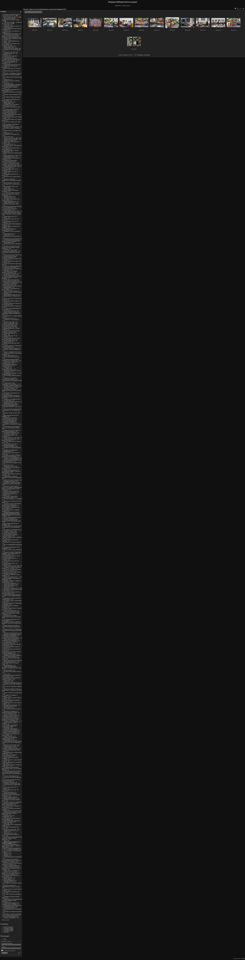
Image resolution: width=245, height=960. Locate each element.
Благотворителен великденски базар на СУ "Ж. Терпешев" (11, 240)
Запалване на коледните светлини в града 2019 (9, 326)
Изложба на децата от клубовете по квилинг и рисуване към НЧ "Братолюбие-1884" (12, 803)
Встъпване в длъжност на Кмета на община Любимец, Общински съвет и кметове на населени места (11, 772)
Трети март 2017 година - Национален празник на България (11, 616)
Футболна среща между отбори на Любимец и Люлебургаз (11, 635)
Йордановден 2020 (9, 318)
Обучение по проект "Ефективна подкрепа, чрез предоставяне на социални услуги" (11, 553)
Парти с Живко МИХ (9, 355)
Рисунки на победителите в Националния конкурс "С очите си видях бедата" (11, 845)
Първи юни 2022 (8, 233)
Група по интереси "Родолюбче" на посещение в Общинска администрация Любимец (11, 505)
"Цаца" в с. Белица (9, 140)
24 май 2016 (7, 680)
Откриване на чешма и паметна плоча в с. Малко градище (11, 656)
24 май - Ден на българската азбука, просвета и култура (10, 280)
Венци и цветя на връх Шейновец (13, 549)
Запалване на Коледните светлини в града (9, 56)
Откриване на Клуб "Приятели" (12, 231)
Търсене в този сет (34, 12)
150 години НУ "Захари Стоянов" (12, 883)
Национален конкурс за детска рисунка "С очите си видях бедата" (11, 595)
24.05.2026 (6, 27)
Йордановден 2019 (9, 403)
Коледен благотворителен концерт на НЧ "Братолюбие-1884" (11, 520)
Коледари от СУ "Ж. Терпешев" (12, 49)
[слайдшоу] (243, 9)
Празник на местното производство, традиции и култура (11, 179)
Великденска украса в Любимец (12, 243)
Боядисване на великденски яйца (13, 380)
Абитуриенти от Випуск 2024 (11, 134)
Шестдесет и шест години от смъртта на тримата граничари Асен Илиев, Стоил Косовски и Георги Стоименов (12, 488)
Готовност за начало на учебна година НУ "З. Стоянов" (11, 567)
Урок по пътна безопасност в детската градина (11, 842)
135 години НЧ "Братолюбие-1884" (7, 368)
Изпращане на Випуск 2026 (11, 26)
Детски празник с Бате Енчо (11, 810)
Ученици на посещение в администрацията (9, 738)
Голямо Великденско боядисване (13, 856)
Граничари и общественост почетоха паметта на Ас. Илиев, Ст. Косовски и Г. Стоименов (11, 860)
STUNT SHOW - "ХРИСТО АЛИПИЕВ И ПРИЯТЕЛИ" (9, 798)
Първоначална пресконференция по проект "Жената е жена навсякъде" (12, 900)
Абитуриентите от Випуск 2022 (12, 236)
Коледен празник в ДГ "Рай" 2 (12, 252)
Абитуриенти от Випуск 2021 (11, 282)
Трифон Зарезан (8, 46)
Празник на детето (9, 706)
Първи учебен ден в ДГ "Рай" (11, 165)
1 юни (5, 674)
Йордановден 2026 (9, 47)
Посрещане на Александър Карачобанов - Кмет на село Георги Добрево (11, 768)
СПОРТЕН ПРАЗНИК (9, 446)
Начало (25, 9)
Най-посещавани (8, 927)
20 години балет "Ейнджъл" (11, 721)
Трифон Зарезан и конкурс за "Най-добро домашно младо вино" (11, 626)
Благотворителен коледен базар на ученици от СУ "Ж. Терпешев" (11, 409)
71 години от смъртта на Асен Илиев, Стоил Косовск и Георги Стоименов (11, 194)
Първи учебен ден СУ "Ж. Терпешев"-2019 (9, 341)
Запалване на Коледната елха (12, 107)
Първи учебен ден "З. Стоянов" (12, 68)
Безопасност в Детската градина (12, 686)
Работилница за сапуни (10, 17)
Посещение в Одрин (9, 434)
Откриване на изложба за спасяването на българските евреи (11, 423)
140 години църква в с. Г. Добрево (13, 498)
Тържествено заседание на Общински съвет (10, 362)
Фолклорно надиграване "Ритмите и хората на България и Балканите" (11, 795)
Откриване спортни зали (10, 783)
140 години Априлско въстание (12, 708)
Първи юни (7, 24)
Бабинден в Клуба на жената (11, 401)
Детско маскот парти (9, 274)
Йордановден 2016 (9, 740)
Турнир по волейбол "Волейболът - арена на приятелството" (12, 661)
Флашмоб (6, 854)
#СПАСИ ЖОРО (8, 670)
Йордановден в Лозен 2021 (11, 294)
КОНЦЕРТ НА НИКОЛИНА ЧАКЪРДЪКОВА (10, 451)
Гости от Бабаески (9, 713)
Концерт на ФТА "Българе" (11, 348)
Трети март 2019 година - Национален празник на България (11, 390)
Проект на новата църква (10, 291)
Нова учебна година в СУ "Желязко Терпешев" (9, 112)
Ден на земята (7, 707)
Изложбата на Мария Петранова (13, 911)
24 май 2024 (7, 136)
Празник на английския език (11, 682)
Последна (147, 55)
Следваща (140, 55)
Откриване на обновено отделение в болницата (9, 378)
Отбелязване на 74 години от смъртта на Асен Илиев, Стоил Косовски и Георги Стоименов (11, 36)
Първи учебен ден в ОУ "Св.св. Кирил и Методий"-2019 (11, 339)
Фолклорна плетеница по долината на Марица (9, 271)
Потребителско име (6, 943)
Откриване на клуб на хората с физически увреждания (11, 431)
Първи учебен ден (8, 792)
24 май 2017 (7, 587)
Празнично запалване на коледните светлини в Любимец (10, 637)
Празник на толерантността (11, 633)
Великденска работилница (11, 33)
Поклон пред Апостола (10, 310)
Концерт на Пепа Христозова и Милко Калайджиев (11, 652)
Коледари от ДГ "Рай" (9, 52)
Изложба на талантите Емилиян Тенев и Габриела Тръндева (11, 914)
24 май (5, 187)
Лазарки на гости (8, 196)
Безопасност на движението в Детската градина (11, 592)
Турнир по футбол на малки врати (13, 692)
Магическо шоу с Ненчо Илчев (12, 176)
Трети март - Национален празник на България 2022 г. (10, 250)
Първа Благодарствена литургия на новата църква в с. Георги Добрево (11, 277)
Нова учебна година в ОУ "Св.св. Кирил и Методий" (11, 115)
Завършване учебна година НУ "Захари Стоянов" (11, 678)
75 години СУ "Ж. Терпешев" (11, 319)
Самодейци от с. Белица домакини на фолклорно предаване (11, 477)
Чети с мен (6, 823)
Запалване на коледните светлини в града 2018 (9, 418)
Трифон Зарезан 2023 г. (10, 201)
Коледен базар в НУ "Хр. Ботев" (12, 406)
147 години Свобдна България (12, 97)
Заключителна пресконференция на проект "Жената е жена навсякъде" (12, 838)
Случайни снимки (8, 930)
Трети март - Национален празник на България (10, 284)
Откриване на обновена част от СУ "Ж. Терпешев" (11, 400)
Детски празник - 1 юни (10, 182)
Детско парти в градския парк (12, 357)
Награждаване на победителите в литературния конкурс (11, 906)
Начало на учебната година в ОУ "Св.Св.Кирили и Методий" (11, 266)
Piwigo (243, 958)
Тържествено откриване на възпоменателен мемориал (10, 640)
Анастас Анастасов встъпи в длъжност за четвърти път (10, 163)
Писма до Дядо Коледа (10, 746)
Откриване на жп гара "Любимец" (13, 684)
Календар (6, 932)
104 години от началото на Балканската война (10, 642)
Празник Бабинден (9, 880)
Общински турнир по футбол (11, 480)
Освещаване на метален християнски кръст (9, 365)
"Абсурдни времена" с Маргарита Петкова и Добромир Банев (12, 85)
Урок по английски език (10, 610)
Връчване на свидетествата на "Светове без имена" (11, 15)
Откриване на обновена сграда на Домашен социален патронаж (11, 483)
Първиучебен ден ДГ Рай (10, 64)
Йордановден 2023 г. (9, 202)
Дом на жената (8, 879)
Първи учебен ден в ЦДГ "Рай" (12, 784)
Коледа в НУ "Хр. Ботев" (10, 745)
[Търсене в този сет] (235, 8)
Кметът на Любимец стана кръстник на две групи (10, 324)
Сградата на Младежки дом (11, 458)
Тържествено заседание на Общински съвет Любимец (10, 903)
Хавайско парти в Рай (9, 830)
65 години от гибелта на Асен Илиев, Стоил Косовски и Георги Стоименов (11, 613)
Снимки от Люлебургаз (10, 917)
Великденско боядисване (10, 705)
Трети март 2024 (8, 144)
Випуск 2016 (7, 681)
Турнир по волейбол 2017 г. (11, 577)
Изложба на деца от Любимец (12, 128)
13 (135, 55)
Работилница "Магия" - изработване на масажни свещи (10, 19)
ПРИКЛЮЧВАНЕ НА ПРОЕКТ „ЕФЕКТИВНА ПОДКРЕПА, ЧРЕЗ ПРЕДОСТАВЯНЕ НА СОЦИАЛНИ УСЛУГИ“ (11, 514)
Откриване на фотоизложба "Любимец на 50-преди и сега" (10, 360)
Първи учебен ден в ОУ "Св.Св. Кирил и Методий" (11, 780)
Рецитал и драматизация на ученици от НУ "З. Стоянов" (10, 732)
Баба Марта (7, 727)
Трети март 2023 (8, 197)
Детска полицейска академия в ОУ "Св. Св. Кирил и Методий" (11, 848)
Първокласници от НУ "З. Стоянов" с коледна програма (10, 748)
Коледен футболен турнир (11, 48)
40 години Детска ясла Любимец (12, 909)
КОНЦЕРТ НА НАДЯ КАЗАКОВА (12, 447)
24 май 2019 (7, 371)
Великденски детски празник (11, 238)
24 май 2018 (7, 465)
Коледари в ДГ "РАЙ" (9, 322)
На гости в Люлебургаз (10, 776)
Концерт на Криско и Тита (11, 352)
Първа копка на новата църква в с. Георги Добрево (11, 286)
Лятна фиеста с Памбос (10, 273)
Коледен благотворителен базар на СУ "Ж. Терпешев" (11, 207)
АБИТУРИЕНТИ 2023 (9, 186)
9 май (5, 840)
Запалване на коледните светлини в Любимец (9, 161)
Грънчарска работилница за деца (13, 77)
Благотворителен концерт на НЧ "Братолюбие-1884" (11, 460)
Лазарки (6, 855)
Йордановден (7, 103)
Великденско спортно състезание (13, 92)
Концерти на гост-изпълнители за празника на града (11, 572)
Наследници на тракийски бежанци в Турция (10, 535)
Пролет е (6, 853)
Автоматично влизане (9, 950)
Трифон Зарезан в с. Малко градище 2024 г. (10, 151)
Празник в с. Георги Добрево (11, 457)
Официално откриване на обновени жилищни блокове (10, 712)
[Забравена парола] (19, 953)
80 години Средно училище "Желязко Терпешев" (10, 110)
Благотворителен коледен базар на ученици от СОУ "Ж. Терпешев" (11, 742)
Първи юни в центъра (9, 584)
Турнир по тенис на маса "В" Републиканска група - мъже (10, 715)
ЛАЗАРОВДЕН (8, 242)
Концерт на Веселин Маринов (12, 349)
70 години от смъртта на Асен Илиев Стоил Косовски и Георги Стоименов (11, 247)
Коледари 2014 (8, 881)
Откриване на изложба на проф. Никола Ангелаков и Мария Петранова (11, 813)
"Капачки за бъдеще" (9, 388)
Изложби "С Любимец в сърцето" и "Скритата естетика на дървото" (11, 74)
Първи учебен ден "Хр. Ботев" (12, 70)
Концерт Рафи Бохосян (10, 654)
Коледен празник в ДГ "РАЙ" (11, 204)
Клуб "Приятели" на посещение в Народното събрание (12, 863)
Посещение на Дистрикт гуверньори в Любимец (9, 421)
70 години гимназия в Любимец (12, 894)
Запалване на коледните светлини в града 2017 (9, 533)
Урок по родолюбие (9, 585)
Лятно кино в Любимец (10, 583)
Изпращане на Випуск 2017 (11, 588)
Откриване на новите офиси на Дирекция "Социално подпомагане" (11, 622)
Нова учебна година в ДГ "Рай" (12, 121)
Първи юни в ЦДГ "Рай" (10, 829)
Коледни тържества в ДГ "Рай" (12, 412)
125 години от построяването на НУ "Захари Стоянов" (11, 530)
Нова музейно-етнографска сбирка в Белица (10, 125)
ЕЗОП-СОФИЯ (7, 189)
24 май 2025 (7, 83)
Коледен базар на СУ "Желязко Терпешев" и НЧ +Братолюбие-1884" (12, 630)
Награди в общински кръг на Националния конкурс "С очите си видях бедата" (11, 471)
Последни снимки (8, 928)
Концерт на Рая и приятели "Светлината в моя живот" (10, 492)
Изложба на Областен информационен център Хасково (11, 886)
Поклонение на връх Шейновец (12, 777)
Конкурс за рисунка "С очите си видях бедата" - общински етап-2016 (12, 689)
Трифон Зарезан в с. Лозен (11, 155)
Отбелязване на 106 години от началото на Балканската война (11, 427)
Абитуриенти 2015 (9, 833)
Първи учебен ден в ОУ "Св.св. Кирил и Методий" (11, 439)
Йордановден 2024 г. (9, 156)
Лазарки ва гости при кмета (11, 139)
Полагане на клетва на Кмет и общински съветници (11, 331)
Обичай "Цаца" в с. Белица (11, 386)
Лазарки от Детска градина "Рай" (12, 94)
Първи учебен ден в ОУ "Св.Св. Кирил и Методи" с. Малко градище (11, 213)
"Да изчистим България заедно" (12, 671)
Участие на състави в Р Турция (12, 542)
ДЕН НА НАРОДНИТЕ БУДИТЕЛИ (13, 544)
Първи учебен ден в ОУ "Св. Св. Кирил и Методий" (11, 167)
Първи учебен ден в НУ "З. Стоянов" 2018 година (10, 444)
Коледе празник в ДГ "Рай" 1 (11, 255)
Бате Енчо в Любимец (9, 916)
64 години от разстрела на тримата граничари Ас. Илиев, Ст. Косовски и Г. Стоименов (11, 719)
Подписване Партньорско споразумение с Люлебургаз (10, 729)
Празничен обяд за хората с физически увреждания (10, 405)
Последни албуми (8, 929)
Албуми (3, 11)
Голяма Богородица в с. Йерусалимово (9, 229)
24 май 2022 (7, 235)
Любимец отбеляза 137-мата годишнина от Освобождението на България (11, 868)
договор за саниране (9, 782)
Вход (5, 939)
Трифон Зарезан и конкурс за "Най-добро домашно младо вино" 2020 (11, 313)
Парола (3, 946)
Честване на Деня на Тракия (11, 385)
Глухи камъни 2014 (9, 907)
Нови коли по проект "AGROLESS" (8, 816)
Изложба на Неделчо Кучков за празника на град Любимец (11, 456)
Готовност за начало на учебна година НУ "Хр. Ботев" (11, 570)
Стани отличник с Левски (10, 865)
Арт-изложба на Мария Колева (12, 375)
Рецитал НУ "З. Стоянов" (10, 870)
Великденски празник (10, 481)
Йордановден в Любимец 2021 (12, 296)
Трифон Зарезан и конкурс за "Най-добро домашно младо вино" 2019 (11, 397)
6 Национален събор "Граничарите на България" (9, 383)
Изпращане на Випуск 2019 (11, 370)
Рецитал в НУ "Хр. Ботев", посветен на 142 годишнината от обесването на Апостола (11, 873)
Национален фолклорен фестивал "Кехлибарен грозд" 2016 (11, 667)
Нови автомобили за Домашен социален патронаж (11, 821)
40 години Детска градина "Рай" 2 (13, 462)
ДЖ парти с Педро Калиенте (11, 126)
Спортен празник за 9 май (11, 138)
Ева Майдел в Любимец (10, 432)
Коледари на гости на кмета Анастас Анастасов (10, 105)
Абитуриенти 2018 (9, 466)
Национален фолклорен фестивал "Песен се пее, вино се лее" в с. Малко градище (11, 60)
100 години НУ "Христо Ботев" (12, 184)
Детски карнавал (8, 665)
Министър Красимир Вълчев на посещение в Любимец (11, 518)
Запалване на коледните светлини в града (9, 209)
